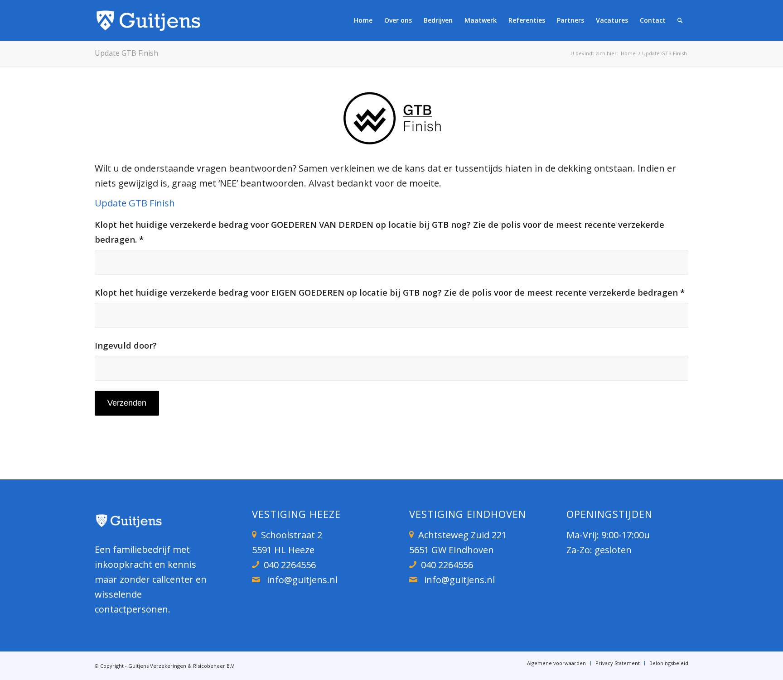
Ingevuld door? (126, 345)
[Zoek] (680, 20)
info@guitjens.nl (302, 580)
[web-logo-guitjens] (149, 20)
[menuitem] (363, 20)
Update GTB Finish (126, 53)
